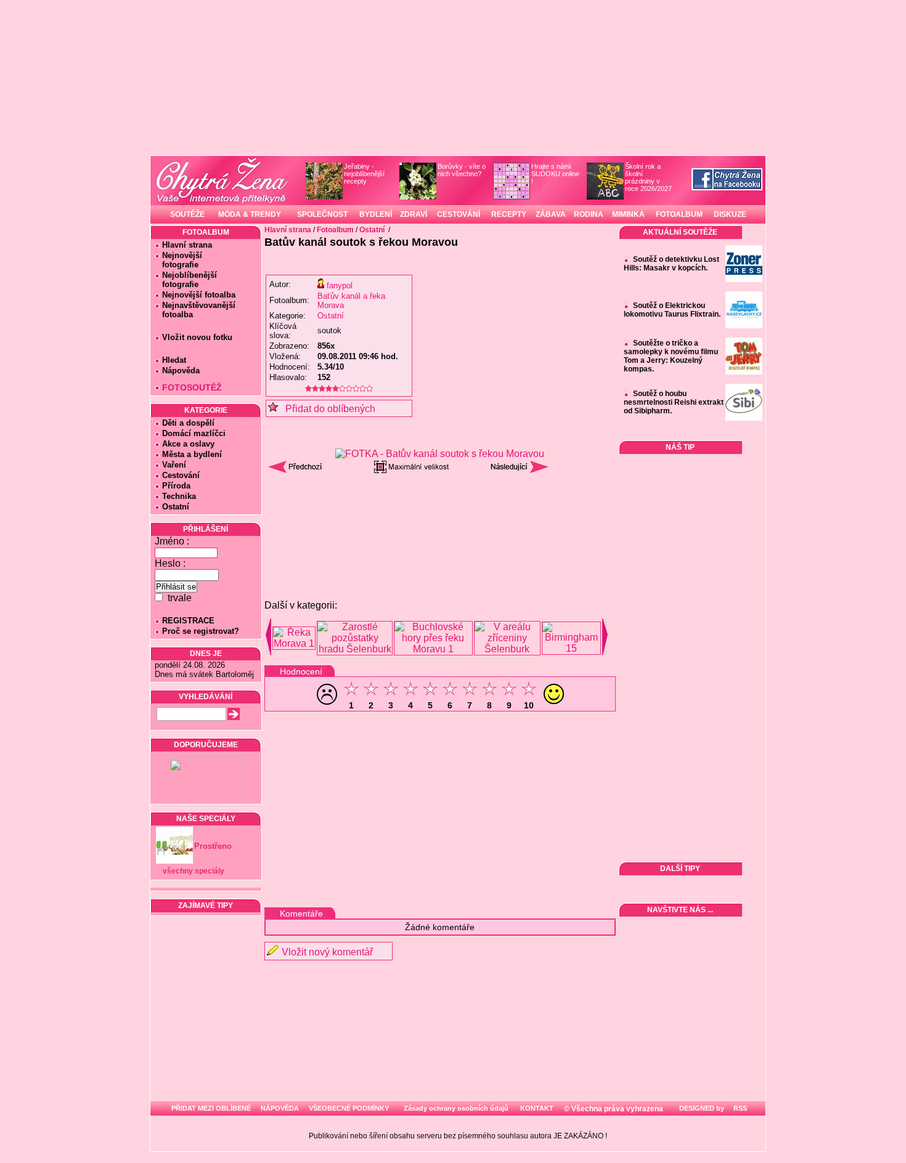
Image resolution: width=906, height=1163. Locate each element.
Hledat (174, 360)
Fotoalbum (335, 229)
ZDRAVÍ (413, 214)
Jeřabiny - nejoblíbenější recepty (364, 174)
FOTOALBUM (679, 214)
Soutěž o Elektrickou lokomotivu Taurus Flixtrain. (672, 309)
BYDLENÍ (375, 214)
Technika (179, 496)
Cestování (181, 475)
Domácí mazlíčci (194, 433)
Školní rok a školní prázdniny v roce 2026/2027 (648, 177)
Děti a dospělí (188, 423)
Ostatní (175, 506)
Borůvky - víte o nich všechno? (462, 170)
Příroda (176, 485)
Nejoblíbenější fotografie (186, 279)
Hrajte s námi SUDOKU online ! (555, 174)
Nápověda (181, 370)
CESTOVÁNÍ (458, 214)
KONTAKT (536, 1108)
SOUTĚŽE (187, 214)
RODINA (588, 214)
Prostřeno (213, 846)
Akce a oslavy (188, 443)
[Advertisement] (440, 511)
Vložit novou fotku (197, 337)
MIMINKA (628, 214)
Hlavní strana (187, 244)
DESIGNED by (700, 1108)
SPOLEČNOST (322, 214)
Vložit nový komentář (327, 952)
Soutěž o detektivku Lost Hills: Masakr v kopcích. (671, 263)
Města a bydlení (192, 454)
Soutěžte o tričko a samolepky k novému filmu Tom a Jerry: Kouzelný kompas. (671, 356)
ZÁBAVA (551, 214)
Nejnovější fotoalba (198, 294)
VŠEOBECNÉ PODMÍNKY (349, 1108)
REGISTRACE (188, 620)
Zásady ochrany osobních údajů (456, 1108)
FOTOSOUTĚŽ (192, 387)
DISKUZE (730, 214)
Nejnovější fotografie (178, 260)
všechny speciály (193, 871)
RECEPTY (508, 214)
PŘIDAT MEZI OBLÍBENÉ (211, 1108)
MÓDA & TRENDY (249, 214)
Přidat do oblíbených (326, 408)
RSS (739, 1108)
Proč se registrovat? (200, 631)
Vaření (174, 464)
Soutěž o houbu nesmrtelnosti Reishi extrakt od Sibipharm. (674, 402)
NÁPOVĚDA (280, 1108)
